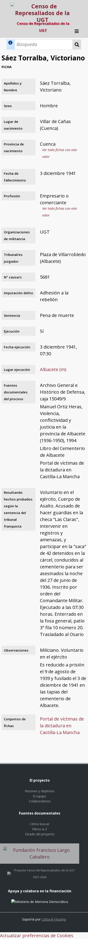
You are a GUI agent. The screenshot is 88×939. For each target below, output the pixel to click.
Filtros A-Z (39, 829)
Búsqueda (77, 44)
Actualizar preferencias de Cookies (36, 935)
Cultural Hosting (54, 919)
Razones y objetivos (39, 791)
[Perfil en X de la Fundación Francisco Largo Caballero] (9, 870)
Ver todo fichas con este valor (59, 153)
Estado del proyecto (39, 834)
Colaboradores (40, 801)
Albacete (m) (53, 369)
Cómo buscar (39, 824)
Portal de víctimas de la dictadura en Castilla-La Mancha (62, 725)
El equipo (39, 796)
